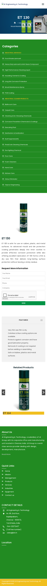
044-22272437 (13, 526)
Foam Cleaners (10, 162)
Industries (9, 488)
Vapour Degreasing (12, 185)
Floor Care (9, 156)
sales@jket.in (12, 533)
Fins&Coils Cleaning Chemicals (16, 144)
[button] (3, 392)
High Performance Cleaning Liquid (17, 70)
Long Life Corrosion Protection (16, 81)
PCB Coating (9, 93)
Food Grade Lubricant (13, 58)
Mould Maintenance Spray (14, 87)
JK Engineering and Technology (26, 581)
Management (10, 478)
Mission (8, 474)
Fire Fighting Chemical (13, 150)
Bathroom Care (10, 104)
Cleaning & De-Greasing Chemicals (18, 116)
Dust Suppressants (12, 139)
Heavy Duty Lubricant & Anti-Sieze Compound (22, 64)
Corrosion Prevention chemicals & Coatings (21, 122)
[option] (23, 392)
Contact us (9, 495)
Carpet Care (9, 110)
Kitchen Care (9, 173)
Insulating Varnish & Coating (15, 76)
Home (7, 471)
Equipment (9, 492)
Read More (6, 454)
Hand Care (9, 167)
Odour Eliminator (11, 179)
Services (8, 485)
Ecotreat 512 (10, 413)
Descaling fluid (10, 127)
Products (8, 481)
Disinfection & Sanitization (14, 133)
